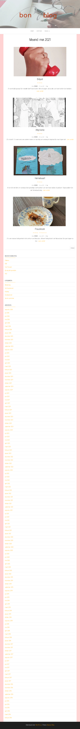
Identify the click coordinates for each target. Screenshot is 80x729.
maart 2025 (8, 366)
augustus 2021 (8, 510)
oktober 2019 (8, 584)
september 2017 (9, 654)
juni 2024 (7, 396)
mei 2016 (7, 707)
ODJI (6, 264)
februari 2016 (8, 718)
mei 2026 (7, 319)
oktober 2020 (8, 544)
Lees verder (40, 91)
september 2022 (9, 467)
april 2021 (7, 524)
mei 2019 (7, 600)
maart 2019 (8, 607)
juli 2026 (7, 313)
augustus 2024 (9, 390)
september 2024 (9, 386)
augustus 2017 (9, 657)
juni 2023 (7, 436)
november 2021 (9, 500)
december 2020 (9, 537)
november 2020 (9, 540)
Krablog (7, 291)
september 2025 (9, 346)
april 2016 (7, 711)
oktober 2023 (8, 423)
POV (6, 274)
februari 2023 (8, 450)
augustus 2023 (9, 430)
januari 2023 (8, 453)
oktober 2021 (8, 503)
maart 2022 (8, 487)
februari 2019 (8, 610)
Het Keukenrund (42, 232)
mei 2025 (7, 360)
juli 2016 (7, 701)
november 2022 (9, 460)
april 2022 (7, 483)
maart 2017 (8, 674)
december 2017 (9, 644)
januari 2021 (8, 533)
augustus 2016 (9, 698)
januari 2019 (8, 614)
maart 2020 (8, 567)
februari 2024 (8, 410)
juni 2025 (7, 356)
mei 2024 (7, 400)
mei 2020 (7, 560)
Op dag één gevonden (10, 270)
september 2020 (9, 547)
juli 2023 (7, 433)
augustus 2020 (9, 550)
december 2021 (9, 497)
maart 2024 (8, 406)
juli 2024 (7, 393)
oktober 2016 (8, 691)
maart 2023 (8, 447)
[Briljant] (40, 61)
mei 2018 (7, 627)
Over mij (39, 31)
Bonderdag (39, 82)
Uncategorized (8, 295)
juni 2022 (7, 477)
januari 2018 (8, 641)
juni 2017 (7, 664)
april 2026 (7, 323)
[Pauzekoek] (39, 211)
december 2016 (9, 684)
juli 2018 (7, 624)
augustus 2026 (9, 309)
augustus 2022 (9, 470)
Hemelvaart (40, 178)
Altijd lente (40, 129)
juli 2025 (7, 353)
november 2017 (9, 647)
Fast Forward (8, 267)
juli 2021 (7, 513)
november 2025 (9, 339)
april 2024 (7, 403)
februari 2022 (8, 490)
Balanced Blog (50, 725)
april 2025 (7, 363)
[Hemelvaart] (40, 160)
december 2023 (9, 416)
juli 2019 (7, 594)
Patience (7, 260)
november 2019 (9, 580)
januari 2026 (8, 333)
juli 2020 (7, 554)
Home (32, 31)
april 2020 (7, 564)
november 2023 (9, 420)
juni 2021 (7, 517)
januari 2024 (8, 413)
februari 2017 (8, 677)
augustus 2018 (9, 621)
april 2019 (7, 604)
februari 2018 (8, 637)
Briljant (40, 79)
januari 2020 (8, 574)
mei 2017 (7, 667)
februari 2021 (8, 530)
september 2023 (9, 426)
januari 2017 (8, 681)
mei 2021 (7, 520)
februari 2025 (8, 370)
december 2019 (9, 577)
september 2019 (9, 587)
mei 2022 (7, 480)
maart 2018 (8, 634)
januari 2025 (8, 373)
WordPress (39, 725)
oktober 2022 (8, 463)
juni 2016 (7, 704)
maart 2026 (8, 326)
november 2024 (9, 380)
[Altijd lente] (39, 112)
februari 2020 (8, 570)
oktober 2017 (8, 651)
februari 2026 (8, 329)
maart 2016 (8, 714)
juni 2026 (7, 316)
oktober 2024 (8, 383)
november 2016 (9, 687)
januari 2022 (8, 493)
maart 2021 (8, 527)
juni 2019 (7, 597)
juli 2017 (7, 661)
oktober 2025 (8, 343)
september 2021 (9, 507)
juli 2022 (7, 473)
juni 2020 (7, 557)
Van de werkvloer (9, 298)
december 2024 (9, 376)
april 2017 (7, 671)
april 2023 (7, 443)
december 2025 (9, 336)
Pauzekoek (40, 228)
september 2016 (9, 694)
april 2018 (7, 631)
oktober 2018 (8, 617)
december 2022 (9, 457)
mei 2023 (7, 440)
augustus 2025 (9, 350)
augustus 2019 (9, 590)
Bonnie (36, 86)
